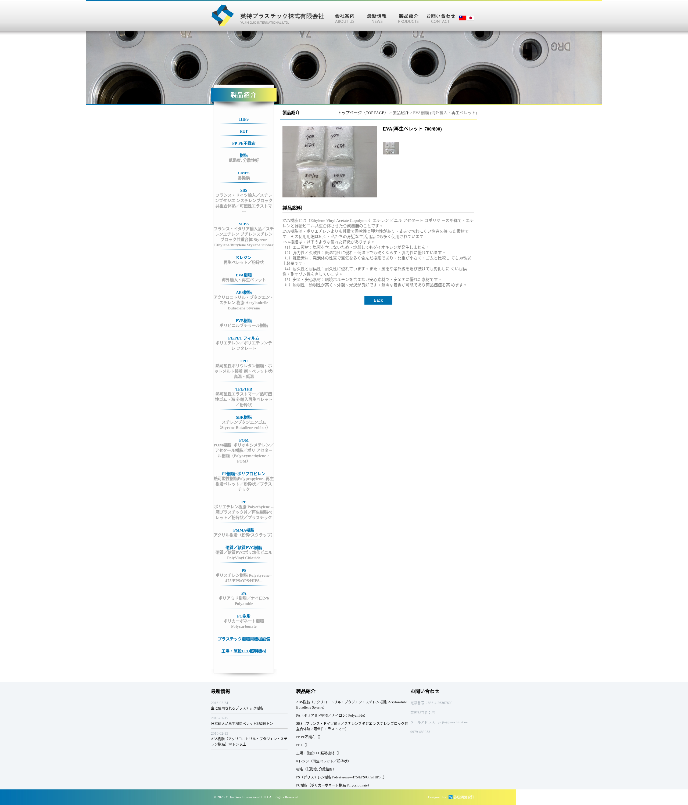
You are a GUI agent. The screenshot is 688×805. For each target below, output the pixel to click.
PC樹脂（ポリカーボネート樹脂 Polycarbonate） (333, 785)
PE (244, 510)
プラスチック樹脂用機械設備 (244, 639)
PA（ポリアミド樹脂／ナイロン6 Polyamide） (331, 715)
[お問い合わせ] (440, 16)
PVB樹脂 (244, 323)
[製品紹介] (408, 16)
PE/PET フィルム (244, 343)
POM (244, 450)
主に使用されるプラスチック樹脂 (237, 708)
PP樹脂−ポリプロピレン (244, 482)
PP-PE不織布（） (309, 737)
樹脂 (244, 158)
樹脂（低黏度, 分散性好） (316, 769)
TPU (243, 369)
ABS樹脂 (244, 300)
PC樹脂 (244, 621)
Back (378, 300)
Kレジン (244, 260)
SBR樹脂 (243, 422)
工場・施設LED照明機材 (243, 651)
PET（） (302, 745)
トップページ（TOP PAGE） (363, 113)
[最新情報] (376, 16)
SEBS (244, 234)
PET (244, 131)
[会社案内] (344, 16)
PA (243, 598)
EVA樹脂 (244, 277)
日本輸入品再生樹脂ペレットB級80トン (242, 723)
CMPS (244, 175)
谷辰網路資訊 (463, 797)
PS (244, 575)
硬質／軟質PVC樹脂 (244, 553)
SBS (244, 201)
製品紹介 (401, 113)
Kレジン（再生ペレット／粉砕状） (323, 761)
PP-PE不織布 (244, 143)
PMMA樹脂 (244, 532)
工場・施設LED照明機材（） (318, 753)
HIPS (244, 119)
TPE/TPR (244, 397)
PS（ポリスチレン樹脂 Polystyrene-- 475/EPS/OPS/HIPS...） (341, 777)
